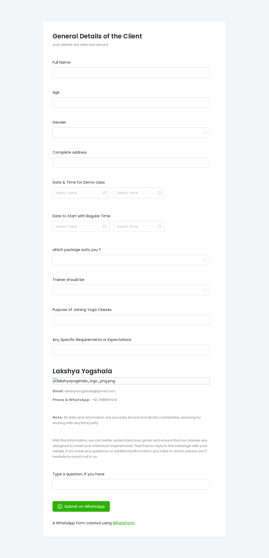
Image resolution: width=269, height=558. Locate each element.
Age (56, 92)
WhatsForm (124, 523)
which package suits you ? (77, 249)
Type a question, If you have (79, 474)
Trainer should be (68, 279)
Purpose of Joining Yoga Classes (82, 309)
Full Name (61, 62)
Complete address (70, 152)
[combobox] (129, 133)
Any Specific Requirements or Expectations (92, 339)
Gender (59, 122)
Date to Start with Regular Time (81, 216)
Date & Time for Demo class (79, 182)
